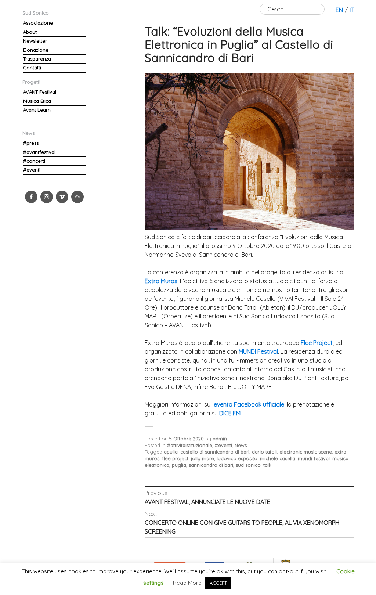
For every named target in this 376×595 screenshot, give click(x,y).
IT (352, 10)
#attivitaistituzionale (189, 445)
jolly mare (202, 458)
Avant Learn (37, 110)
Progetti (31, 82)
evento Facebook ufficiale (249, 404)
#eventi (223, 445)
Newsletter (35, 41)
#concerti (34, 161)
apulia (171, 452)
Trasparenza (37, 59)
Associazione (38, 23)
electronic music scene (305, 452)
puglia (179, 465)
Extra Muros (161, 281)
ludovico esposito (237, 458)
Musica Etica (37, 101)
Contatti (32, 68)
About (30, 32)
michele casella (277, 458)
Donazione (35, 50)
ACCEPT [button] (218, 583)
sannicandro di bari (211, 465)
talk (267, 465)
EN (339, 10)
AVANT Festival (39, 92)
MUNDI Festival (258, 351)
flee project (175, 458)
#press (31, 143)
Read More (187, 582)
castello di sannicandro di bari (214, 452)
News (241, 445)
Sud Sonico (35, 13)
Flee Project (317, 342)
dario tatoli (264, 452)
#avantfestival (39, 152)
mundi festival (314, 458)
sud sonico (248, 465)
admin (220, 438)
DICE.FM (230, 413)
